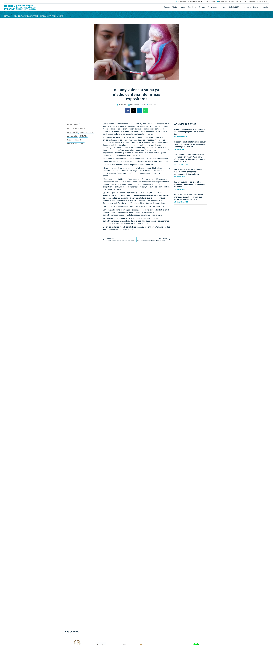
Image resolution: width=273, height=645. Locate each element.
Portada (7, 16)
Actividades (212, 7)
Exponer (167, 7)
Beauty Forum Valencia (76, 128)
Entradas (202, 7)
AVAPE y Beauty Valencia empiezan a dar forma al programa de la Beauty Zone (189, 131)
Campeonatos (73, 124)
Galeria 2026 (234, 7)
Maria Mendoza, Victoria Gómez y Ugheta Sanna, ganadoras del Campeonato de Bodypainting (188, 171)
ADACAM (83, 136)
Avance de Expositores (188, 7)
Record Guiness (86, 132)
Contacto (247, 7)
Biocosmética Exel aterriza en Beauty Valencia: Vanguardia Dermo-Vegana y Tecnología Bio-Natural (190, 144)
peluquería (72, 136)
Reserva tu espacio (260, 7)
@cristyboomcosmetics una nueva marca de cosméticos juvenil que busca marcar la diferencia (188, 197)
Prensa (224, 7)
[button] (127, 110)
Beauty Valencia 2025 (75, 144)
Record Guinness (74, 140)
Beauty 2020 (72, 132)
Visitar (174, 7)
